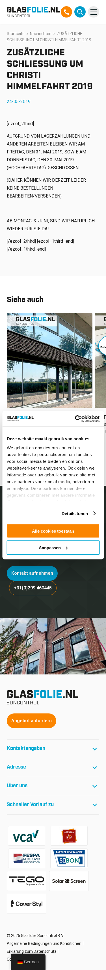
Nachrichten (40, 33)
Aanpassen (50, 547)
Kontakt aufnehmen (32, 573)
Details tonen (75, 513)
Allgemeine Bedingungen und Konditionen (44, 943)
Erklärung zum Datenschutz (32, 951)
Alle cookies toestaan (53, 531)
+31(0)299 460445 (33, 588)
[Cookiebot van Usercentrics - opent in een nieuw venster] (75, 418)
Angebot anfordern (31, 720)
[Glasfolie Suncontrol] (33, 12)
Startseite (16, 33)
